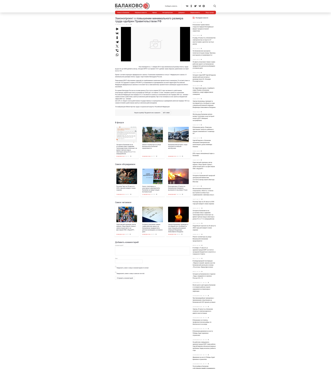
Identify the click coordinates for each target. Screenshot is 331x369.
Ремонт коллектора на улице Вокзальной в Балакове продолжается (151, 146)
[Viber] (118, 50)
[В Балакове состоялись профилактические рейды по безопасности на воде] (208, 317)
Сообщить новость (171, 6)
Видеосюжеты (195, 12)
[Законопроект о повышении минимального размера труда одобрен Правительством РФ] (131, 24)
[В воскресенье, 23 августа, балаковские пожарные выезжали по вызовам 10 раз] (178, 176)
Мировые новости (141, 12)
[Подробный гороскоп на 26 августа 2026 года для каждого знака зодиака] (201, 223)
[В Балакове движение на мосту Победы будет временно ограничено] (208, 328)
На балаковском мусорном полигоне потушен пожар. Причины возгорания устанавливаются (204, 53)
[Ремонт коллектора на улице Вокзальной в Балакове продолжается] (152, 134)
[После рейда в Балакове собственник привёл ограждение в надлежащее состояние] (208, 363)
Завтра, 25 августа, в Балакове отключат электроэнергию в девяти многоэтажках (203, 311)
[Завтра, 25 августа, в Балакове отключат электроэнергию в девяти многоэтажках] (208, 306)
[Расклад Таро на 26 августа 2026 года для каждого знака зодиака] (201, 199)
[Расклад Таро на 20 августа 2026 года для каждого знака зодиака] (126, 176)
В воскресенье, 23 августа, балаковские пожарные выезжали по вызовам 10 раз (177, 188)
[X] (118, 46)
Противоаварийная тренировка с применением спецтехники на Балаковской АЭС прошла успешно (204, 300)
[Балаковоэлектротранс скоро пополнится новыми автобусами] (178, 134)
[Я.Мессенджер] (118, 29)
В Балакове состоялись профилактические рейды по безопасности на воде (202, 322)
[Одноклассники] (118, 38)
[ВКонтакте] (118, 33)
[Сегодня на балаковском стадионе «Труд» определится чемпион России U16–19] (201, 271)
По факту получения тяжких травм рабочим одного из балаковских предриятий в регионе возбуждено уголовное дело (152, 228)
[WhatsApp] (118, 55)
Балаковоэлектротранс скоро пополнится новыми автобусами (177, 146)
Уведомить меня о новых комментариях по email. (133, 268)
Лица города (209, 12)
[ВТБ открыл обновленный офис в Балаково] (201, 151)
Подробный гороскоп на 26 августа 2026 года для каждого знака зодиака (204, 228)
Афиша (154, 12)
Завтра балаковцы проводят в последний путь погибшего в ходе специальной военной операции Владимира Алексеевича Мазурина (178, 228)
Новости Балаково (123, 12)
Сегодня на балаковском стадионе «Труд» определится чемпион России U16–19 (204, 276)
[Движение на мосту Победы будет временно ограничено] (208, 354)
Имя (116, 258)
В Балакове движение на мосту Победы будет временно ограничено (203, 333)
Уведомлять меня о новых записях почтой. (131, 273)
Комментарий (119, 245)
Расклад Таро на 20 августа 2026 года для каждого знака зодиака (126, 188)
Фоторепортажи (167, 12)
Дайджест (181, 12)
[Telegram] (118, 42)
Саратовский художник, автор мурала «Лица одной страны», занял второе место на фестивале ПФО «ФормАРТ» (126, 227)
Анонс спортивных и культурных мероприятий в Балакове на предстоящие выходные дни (151, 189)
